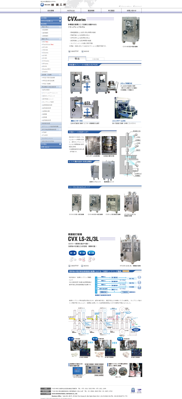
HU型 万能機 (46, 83)
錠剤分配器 (46, 90)
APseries (45, 63)
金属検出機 (46, 111)
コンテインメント (47, 138)
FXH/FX (45, 72)
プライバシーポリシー (126, 6)
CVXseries (46, 61)
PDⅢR (44, 132)
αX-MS (45, 55)
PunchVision (48, 44)
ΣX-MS (45, 58)
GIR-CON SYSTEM (48, 141)
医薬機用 (45, 30)
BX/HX (45, 66)
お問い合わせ (45, 147)
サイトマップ (138, 6)
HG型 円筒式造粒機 (49, 77)
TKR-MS (45, 50)
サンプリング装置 (48, 102)
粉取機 (45, 117)
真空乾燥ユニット (48, 99)
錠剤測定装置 (47, 108)
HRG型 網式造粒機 (48, 80)
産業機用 (45, 36)
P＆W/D (45, 135)
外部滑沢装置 (46, 123)
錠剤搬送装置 (47, 120)
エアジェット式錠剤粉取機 (50, 126)
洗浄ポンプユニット (49, 96)
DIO (45, 42)
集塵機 (45, 114)
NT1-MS (45, 47)
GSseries (45, 52)
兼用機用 (45, 33)
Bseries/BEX (47, 69)
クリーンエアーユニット (50, 93)
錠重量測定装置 (47, 105)
